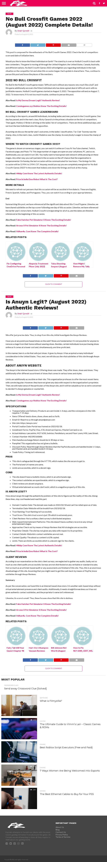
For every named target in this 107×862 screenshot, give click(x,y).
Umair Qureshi (23, 31)
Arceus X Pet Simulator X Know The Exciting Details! (41, 225)
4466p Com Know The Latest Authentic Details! (39, 173)
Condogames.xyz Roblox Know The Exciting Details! (41, 106)
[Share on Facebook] (22, 44)
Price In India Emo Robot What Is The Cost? (37, 179)
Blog (58, 830)
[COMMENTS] (84, 44)
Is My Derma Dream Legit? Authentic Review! (38, 100)
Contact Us (61, 832)
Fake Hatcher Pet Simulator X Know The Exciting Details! (43, 219)
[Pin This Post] (53, 44)
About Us (60, 827)
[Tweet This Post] (37, 44)
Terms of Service (63, 837)
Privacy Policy (62, 835)
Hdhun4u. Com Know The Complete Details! (37, 231)
